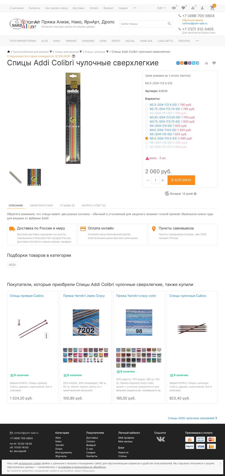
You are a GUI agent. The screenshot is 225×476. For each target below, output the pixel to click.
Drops (116, 40)
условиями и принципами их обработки (82, 466)
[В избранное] (214, 63)
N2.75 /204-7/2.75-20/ (172, 109)
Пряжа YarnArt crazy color (136, 296)
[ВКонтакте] (178, 63)
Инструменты (63, 452)
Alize (44, 40)
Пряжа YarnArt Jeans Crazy (84, 296)
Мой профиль (126, 437)
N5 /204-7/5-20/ (168, 134)
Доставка (78, 7)
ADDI (12, 264)
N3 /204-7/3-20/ (168, 113)
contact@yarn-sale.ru (194, 23)
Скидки (122, 7)
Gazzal (130, 40)
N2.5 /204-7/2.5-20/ (171, 104)
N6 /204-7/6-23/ (168, 142)
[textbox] (146, 23)
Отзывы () (67, 205)
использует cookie (30, 463)
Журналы (61, 456)
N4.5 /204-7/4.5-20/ (170, 130)
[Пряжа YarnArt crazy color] (139, 322)
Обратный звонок (192, 20)
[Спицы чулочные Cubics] (192, 328)
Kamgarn (88, 40)
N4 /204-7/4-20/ (168, 125)
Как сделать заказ (56, 7)
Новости (123, 452)
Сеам (102, 40)
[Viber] (189, 63)
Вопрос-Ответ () (94, 205)
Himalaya (146, 40)
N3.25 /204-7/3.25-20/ (172, 117)
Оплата (94, 7)
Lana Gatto (165, 40)
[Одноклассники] (182, 63)
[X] (185, 63)
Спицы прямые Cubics (27, 296)
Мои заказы (125, 441)
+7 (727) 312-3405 (198, 29)
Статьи (122, 456)
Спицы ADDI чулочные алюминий (191, 418)
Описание (16, 205)
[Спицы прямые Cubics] (32, 328)
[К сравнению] (206, 63)
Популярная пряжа (23, 40)
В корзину (181, 180)
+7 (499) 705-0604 (198, 16)
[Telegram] (197, 63)
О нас (89, 448)
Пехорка (184, 40)
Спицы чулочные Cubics (187, 296)
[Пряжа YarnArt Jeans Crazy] (86, 322)
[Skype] (193, 63)
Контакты (34, 7)
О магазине (17, 7)
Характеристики (41, 205)
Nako (56, 40)
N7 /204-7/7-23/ (168, 146)
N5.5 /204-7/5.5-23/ (171, 138)
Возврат (108, 7)
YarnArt (71, 40)
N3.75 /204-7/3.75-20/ (172, 121)
